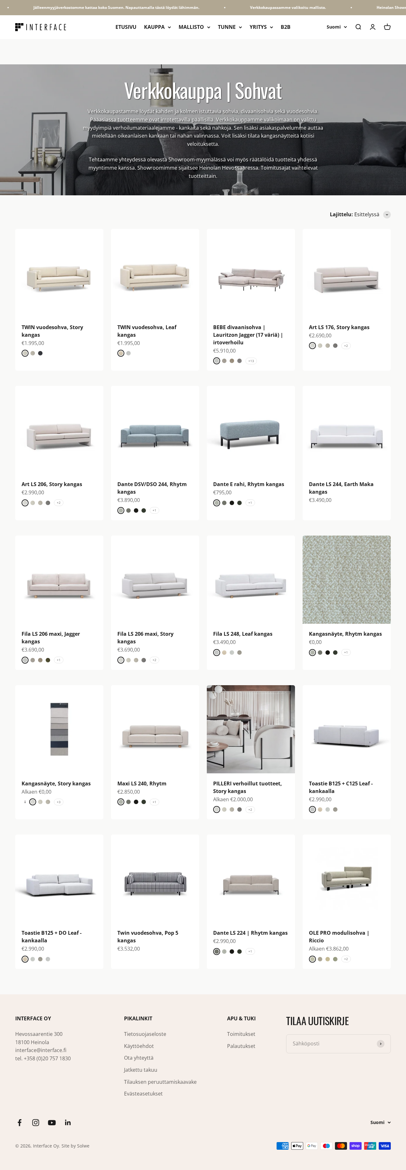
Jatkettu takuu (140, 1069)
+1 (154, 510)
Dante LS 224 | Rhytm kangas (250, 932)
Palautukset (241, 1046)
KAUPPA (154, 26)
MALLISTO (191, 26)
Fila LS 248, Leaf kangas (242, 633)
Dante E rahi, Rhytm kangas (248, 484)
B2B (286, 26)
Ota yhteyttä (139, 1057)
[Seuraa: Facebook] (19, 1122)
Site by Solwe (75, 1146)
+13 (251, 361)
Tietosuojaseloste (145, 1033)
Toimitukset (241, 1033)
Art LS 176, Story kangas (339, 327)
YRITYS (258, 26)
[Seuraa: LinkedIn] (68, 1122)
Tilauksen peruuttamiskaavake (160, 1081)
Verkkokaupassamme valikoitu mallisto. (274, 7)
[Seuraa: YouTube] (52, 1122)
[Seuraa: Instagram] (35, 1122)
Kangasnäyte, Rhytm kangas (345, 633)
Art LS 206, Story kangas (52, 484)
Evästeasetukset (143, 1093)
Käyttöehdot (139, 1046)
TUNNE (227, 26)
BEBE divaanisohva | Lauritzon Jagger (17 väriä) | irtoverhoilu (248, 335)
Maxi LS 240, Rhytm (142, 783)
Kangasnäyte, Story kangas (56, 783)
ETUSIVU (125, 26)
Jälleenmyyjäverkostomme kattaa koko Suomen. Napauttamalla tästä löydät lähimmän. (102, 7)
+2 (346, 345)
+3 (59, 802)
